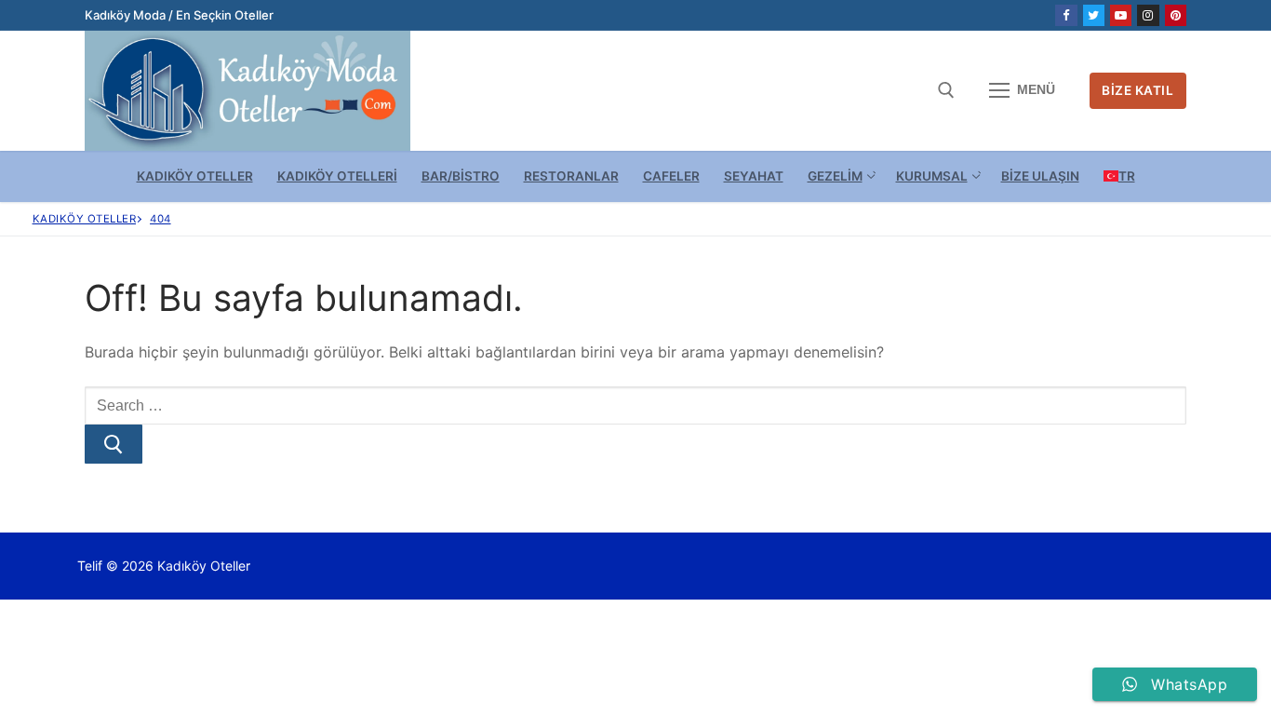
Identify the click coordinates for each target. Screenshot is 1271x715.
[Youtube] (1120, 15)
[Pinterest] (1175, 15)
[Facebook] (1066, 15)
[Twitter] (1093, 15)
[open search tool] (946, 90)
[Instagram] (1147, 15)
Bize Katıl (1137, 90)
